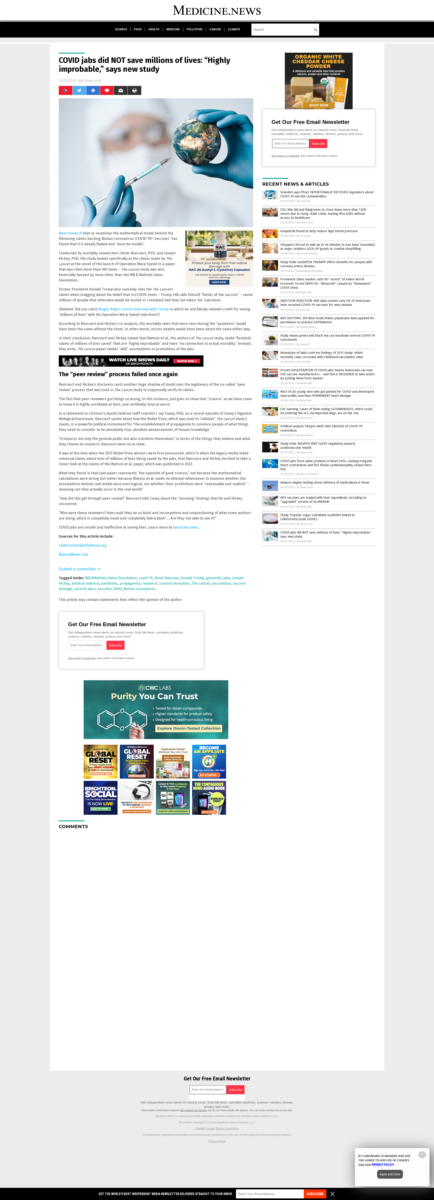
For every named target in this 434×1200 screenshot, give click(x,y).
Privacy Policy (217, 1141)
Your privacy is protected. (82, 658)
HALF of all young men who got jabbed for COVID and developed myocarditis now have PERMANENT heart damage (327, 394)
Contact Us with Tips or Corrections (217, 1128)
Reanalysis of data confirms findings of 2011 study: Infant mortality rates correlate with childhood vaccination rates (321, 355)
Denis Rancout (166, 578)
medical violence (85, 583)
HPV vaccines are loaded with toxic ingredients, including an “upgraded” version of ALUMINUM (323, 500)
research (149, 583)
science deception (174, 583)
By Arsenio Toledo (307, 253)
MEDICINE (173, 29)
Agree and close (390, 1174)
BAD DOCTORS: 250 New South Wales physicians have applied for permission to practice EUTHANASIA (327, 320)
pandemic (109, 583)
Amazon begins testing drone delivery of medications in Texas (324, 482)
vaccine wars (85, 589)
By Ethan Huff (304, 292)
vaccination (221, 583)
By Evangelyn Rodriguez (310, 270)
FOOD (138, 29)
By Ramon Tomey (306, 327)
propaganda (130, 583)
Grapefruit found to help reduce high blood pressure (319, 231)
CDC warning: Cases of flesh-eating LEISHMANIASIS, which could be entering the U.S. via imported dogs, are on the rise (326, 411)
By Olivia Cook (305, 222)
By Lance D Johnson (307, 473)
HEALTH (154, 29)
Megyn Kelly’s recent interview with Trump (133, 309)
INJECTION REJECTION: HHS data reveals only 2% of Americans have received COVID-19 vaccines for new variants (325, 303)
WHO (118, 589)
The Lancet (200, 583)
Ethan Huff (92, 81)
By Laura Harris (305, 435)
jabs (226, 578)
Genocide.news (185, 527)
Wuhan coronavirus (139, 589)
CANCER (215, 29)
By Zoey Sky (304, 235)
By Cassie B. (303, 201)
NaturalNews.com (73, 554)
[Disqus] (156, 889)
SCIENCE (121, 29)
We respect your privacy (193, 1110)
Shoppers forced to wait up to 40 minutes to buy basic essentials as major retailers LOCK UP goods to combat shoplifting (327, 247)
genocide (214, 578)
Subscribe (315, 1194)
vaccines (104, 589)
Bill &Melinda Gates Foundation (111, 578)
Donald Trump (192, 578)
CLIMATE (234, 29)
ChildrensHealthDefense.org (82, 545)
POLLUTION (194, 29)
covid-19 (146, 578)
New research (70, 233)
